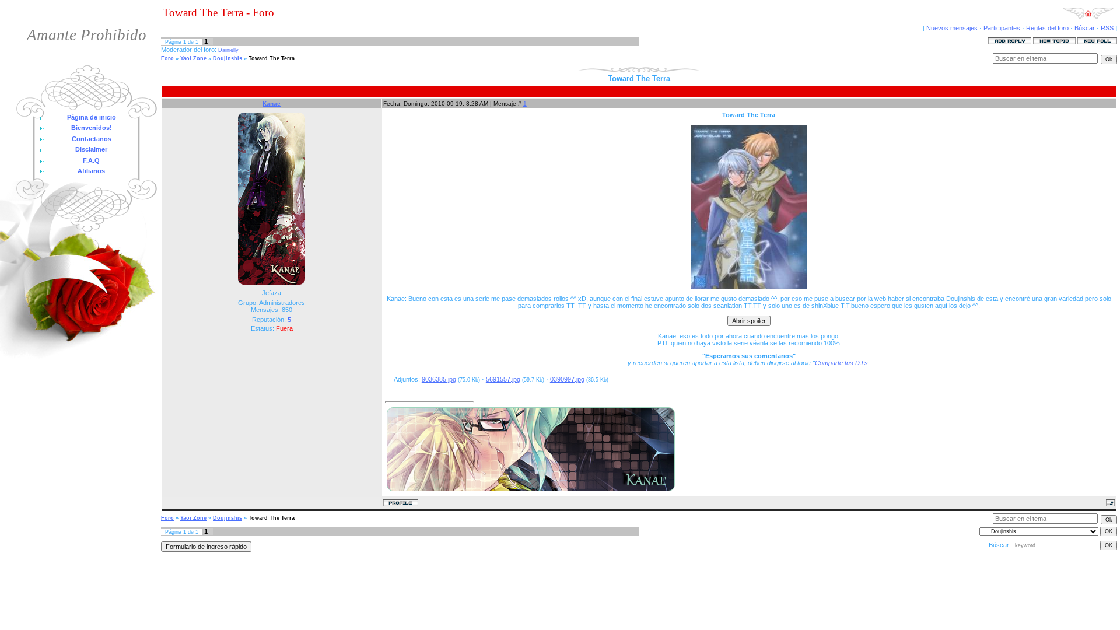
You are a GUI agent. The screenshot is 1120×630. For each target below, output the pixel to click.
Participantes (1002, 28)
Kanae (271, 103)
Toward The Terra (272, 58)
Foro (167, 58)
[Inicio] (1088, 16)
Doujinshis (227, 58)
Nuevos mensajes (952, 28)
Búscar (1084, 28)
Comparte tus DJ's (841, 362)
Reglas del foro (1047, 28)
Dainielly (228, 50)
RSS (1107, 28)
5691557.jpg (503, 379)
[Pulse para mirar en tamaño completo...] (749, 287)
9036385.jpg (439, 379)
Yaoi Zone (193, 58)
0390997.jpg (567, 379)
